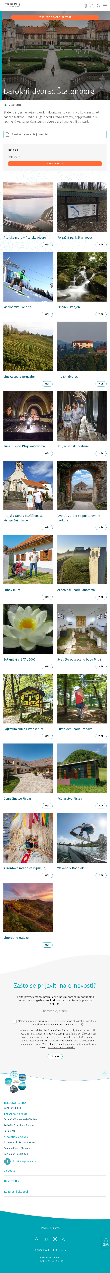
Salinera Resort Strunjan (17, 1148)
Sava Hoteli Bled (12, 1108)
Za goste (9, 1170)
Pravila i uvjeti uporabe (50, 1257)
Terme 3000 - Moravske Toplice (20, 1119)
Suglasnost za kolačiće (51, 1260)
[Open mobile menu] (105, 5)
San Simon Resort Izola (16, 1154)
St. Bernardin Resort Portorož (20, 1142)
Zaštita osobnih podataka (61, 1047)
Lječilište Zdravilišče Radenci (19, 1125)
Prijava (55, 1056)
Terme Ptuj (9, 1131)
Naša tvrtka (11, 1181)
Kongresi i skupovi (16, 1191)
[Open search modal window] (98, 6)
